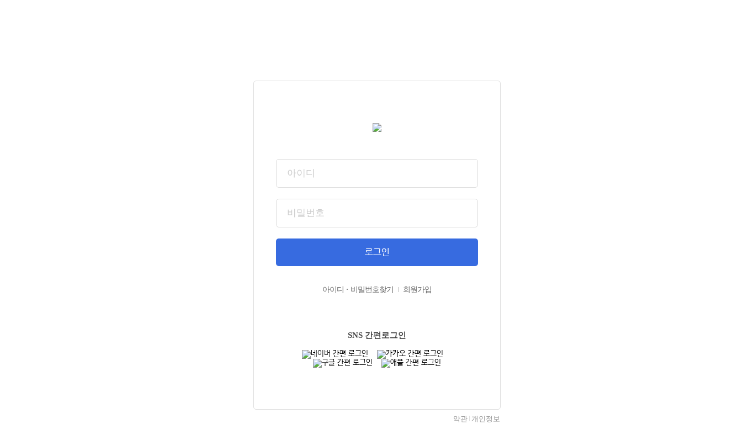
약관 (460, 419)
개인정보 (485, 419)
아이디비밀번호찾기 (358, 289)
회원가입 (417, 289)
